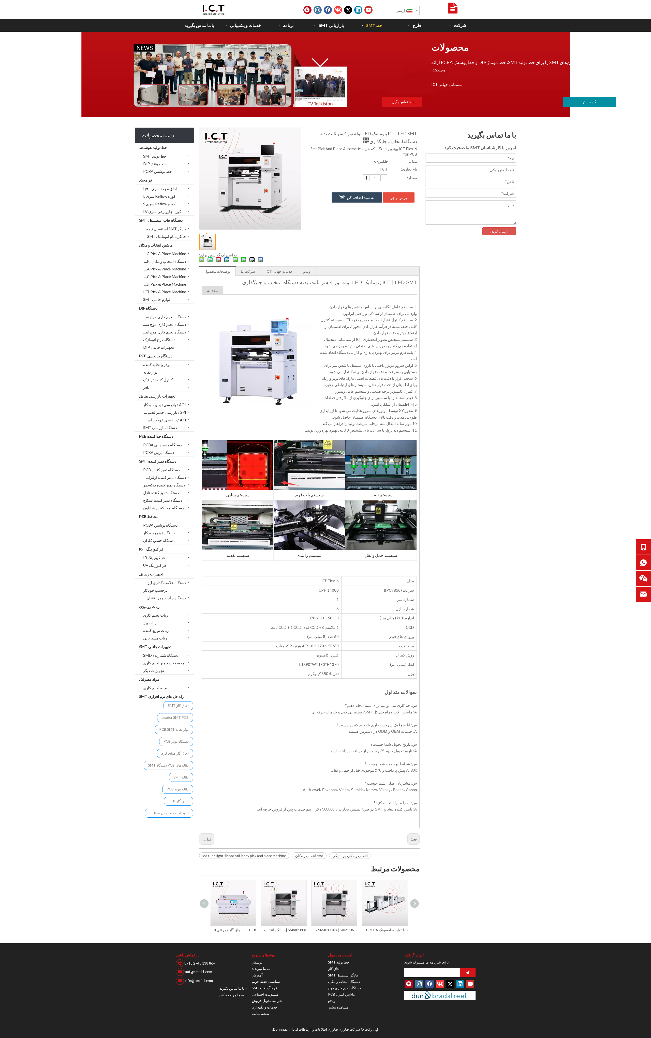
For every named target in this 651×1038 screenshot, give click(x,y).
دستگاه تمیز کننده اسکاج (162, 500)
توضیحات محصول (217, 271)
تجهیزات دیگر (153, 670)
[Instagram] (318, 10)
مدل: (413, 161)
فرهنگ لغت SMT (264, 988)
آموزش (257, 975)
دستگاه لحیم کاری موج (344, 988)
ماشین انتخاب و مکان (156, 245)
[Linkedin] (358, 10)
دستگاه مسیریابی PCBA (162, 444)
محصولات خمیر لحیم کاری (164, 663)
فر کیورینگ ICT (151, 549)
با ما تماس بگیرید (402, 102)
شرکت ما (248, 271)
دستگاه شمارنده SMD (161, 655)
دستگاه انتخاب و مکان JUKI (164, 261)
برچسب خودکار (155, 590)
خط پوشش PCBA (157, 171)
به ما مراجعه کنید (231, 995)
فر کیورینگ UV (154, 565)
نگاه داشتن (590, 102)
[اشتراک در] (468, 972)
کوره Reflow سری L (159, 196)
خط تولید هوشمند (153, 147)
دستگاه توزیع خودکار (159, 532)
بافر (146, 387)
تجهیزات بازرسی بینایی (157, 396)
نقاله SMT (181, 777)
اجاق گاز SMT (178, 705)
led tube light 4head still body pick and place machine (244, 855)
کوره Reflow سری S (159, 204)
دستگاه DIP (148, 308)
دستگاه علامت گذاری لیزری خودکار (163, 582)
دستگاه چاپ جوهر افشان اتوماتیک (163, 598)
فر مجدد (145, 180)
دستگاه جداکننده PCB (156, 436)
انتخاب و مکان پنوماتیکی (350, 855)
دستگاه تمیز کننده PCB (161, 469)
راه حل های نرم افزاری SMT (161, 696)
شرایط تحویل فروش (267, 1000)
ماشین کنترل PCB (341, 994)
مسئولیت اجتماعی (265, 994)
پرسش (257, 962)
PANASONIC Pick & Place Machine (163, 276)
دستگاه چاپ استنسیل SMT (161, 220)
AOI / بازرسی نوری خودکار (164, 404)
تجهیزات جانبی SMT (155, 646)
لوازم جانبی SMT (156, 299)
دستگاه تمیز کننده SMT (157, 461)
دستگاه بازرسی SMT (160, 427)
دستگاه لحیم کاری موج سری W (163, 324)
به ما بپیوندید (261, 968)
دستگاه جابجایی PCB (155, 356)
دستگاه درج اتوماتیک (159, 339)
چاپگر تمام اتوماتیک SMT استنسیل (163, 236)
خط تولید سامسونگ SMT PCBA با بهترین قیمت (334, 930)
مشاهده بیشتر (338, 1007)
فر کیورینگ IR (154, 557)
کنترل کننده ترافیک (158, 379)
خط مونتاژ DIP (155, 163)
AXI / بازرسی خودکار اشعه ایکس (163, 420)
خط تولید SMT (154, 156)
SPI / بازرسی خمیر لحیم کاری (163, 412)
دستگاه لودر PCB (176, 741)
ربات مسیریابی (155, 638)
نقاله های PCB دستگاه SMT (168, 765)
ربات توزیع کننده (156, 630)
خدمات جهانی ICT (279, 271)
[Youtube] (368, 10)
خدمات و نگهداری (264, 1007)
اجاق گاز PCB (178, 801)
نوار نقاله (150, 372)
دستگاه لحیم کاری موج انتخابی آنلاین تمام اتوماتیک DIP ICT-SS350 (385, 930)
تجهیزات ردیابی (151, 574)
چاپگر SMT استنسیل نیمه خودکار (163, 228)
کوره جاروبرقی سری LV (162, 211)
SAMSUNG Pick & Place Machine (163, 253)
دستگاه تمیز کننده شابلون (163, 508)
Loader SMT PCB (175, 717)
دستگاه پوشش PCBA (160, 525)
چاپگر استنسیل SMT (343, 975)
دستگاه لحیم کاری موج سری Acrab (163, 316)
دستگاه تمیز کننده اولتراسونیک (163, 477)
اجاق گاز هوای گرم (175, 753)
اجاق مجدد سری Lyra (160, 188)
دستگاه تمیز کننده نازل (161, 492)
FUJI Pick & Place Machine (164, 284)
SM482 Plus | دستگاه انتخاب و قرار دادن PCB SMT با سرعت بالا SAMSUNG (233, 930)
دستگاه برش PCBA (158, 452)
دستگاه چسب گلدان (159, 540)
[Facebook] (328, 10)
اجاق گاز (334, 968)
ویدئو (306, 271)
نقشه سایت (260, 1013)
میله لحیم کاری (155, 687)
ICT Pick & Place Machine (164, 291)
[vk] (338, 10)
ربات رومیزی (149, 606)
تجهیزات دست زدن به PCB (169, 813)
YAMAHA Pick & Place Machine (163, 269)
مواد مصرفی (149, 679)
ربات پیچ (149, 622)
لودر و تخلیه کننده (157, 364)
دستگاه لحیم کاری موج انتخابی (163, 332)
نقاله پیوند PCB (178, 789)
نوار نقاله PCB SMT (174, 729)
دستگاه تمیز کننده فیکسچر (164, 485)
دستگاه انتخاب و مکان (344, 981)
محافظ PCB (148, 516)
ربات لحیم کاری (155, 615)
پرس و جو (398, 197)
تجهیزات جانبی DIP (158, 347)
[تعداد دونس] (440, 995)
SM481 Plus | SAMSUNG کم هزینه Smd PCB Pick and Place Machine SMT (284, 930)
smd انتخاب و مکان (309, 855)
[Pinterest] (307, 10)
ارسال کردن (499, 231)
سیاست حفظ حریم (266, 981)
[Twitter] (348, 10)
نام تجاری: (409, 169)
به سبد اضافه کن (360, 197)
